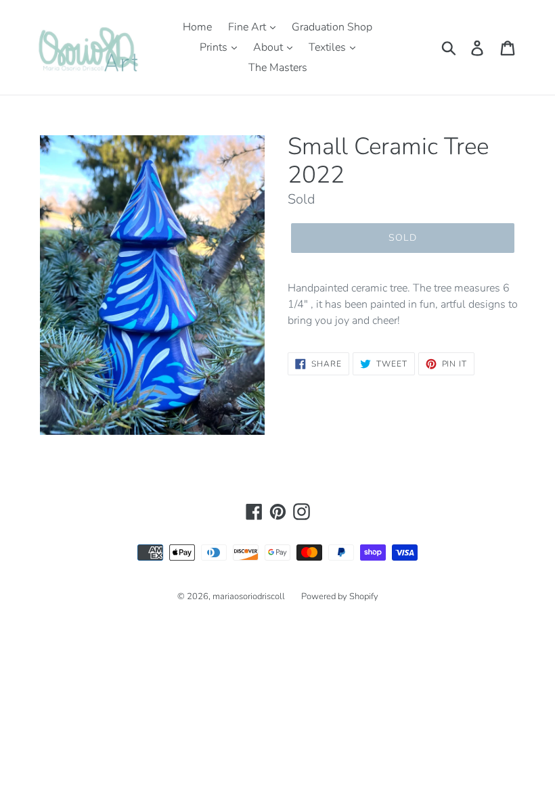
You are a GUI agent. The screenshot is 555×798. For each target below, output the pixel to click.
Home (197, 27)
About (269, 47)
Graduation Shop (332, 27)
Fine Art (248, 27)
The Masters (277, 67)
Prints (215, 47)
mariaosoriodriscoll (249, 596)
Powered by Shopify (339, 596)
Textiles (329, 47)
